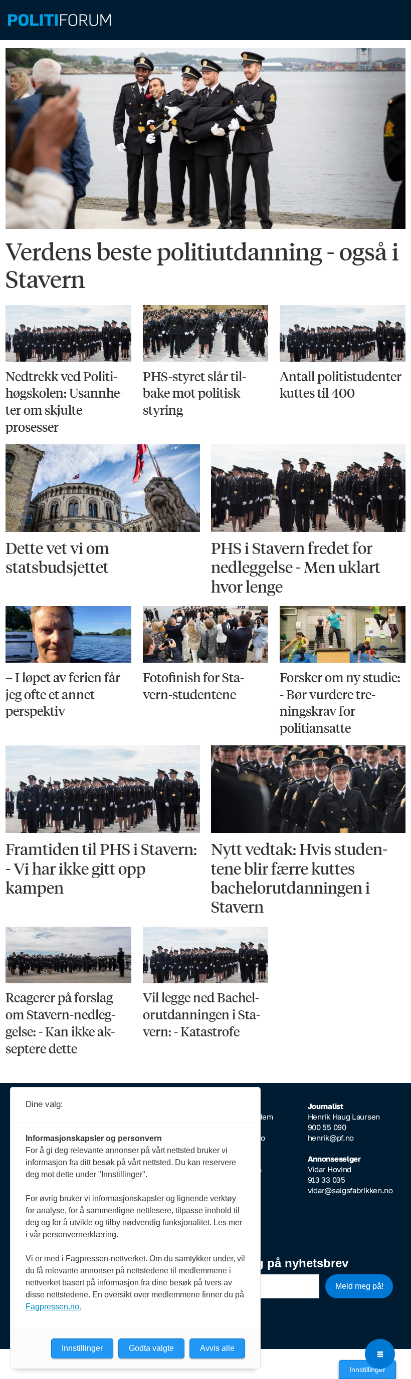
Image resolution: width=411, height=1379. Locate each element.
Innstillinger (367, 1369)
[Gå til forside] (205, 20)
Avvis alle (217, 1348)
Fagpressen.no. (53, 1306)
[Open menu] (380, 1354)
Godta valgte (151, 1348)
